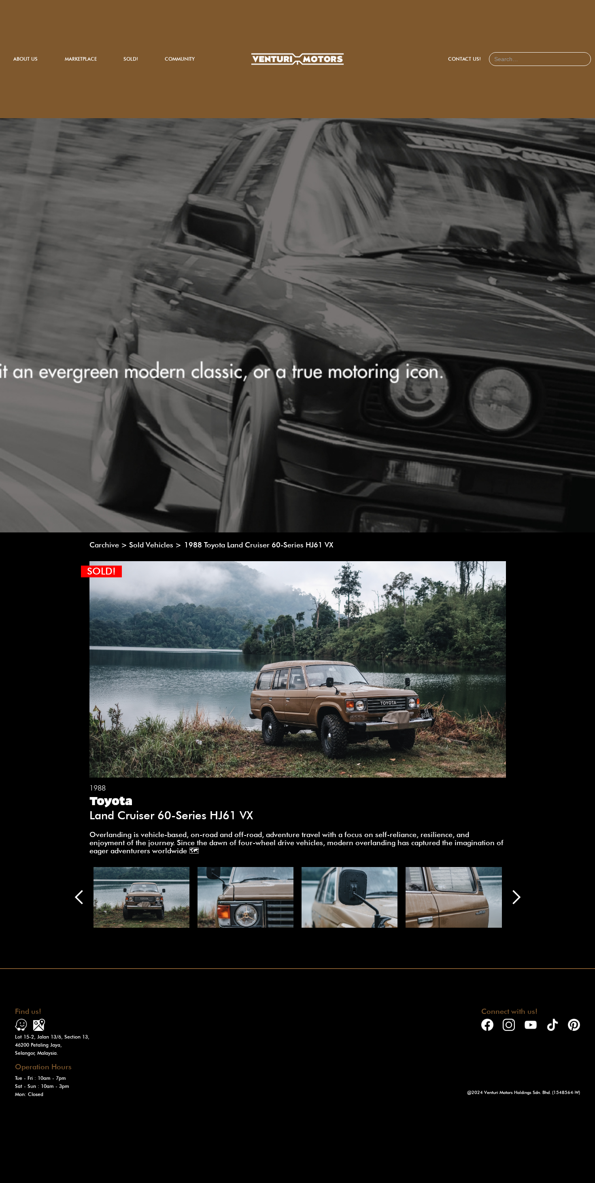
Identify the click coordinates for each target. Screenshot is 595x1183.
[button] (79, 897)
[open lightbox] (141, 897)
